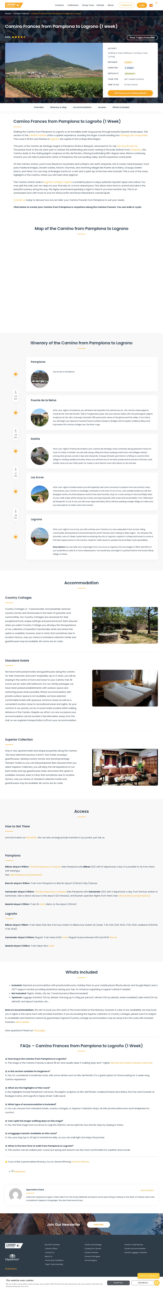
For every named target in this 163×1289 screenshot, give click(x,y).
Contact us (19, 200)
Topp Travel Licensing (54, 1264)
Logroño (54, 138)
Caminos (59, 5)
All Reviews (11, 1268)
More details (22, 1022)
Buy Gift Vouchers (52, 1244)
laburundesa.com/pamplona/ (26, 874)
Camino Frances (91, 1252)
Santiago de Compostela (133, 135)
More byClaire (147, 1190)
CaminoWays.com (19, 1277)
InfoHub (100, 5)
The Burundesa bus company (45, 866)
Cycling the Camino (92, 1248)
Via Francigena (90, 1260)
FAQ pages (39, 1030)
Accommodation (82, 107)
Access (102, 107)
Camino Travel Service (133, 1244)
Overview (39, 107)
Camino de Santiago (93, 1244)
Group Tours (88, 5)
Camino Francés (37, 135)
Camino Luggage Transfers (135, 1252)
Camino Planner (80, 1161)
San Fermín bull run (127, 146)
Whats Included (121, 107)
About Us (48, 1256)
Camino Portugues (92, 1256)
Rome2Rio (31, 837)
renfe (42, 904)
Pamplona (136, 149)
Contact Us (49, 1252)
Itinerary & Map (58, 107)
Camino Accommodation (135, 1248)
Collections (73, 5)
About (111, 5)
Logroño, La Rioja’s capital (57, 182)
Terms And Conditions (54, 1260)
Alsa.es (113, 937)
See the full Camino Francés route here (131, 1062)
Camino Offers (51, 1248)
